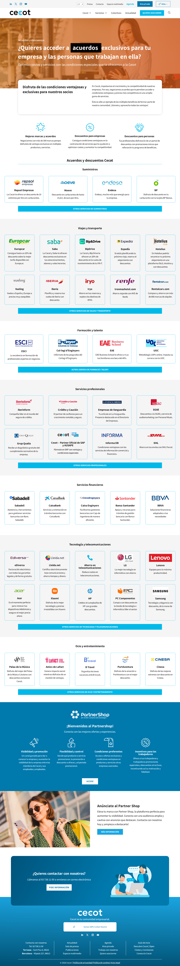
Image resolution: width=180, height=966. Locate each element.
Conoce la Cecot (144, 953)
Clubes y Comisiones (144, 949)
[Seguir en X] (87, 935)
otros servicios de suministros (90, 208)
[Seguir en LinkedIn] (82, 935)
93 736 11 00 (38, 946)
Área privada (108, 946)
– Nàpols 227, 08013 (36, 953)
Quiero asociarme (108, 953)
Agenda (130, 4)
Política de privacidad (82, 962)
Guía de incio (144, 942)
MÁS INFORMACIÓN (110, 831)
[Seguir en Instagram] (93, 935)
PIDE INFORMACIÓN (59, 887)
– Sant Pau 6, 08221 (36, 949)
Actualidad (72, 942)
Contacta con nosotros (36, 942)
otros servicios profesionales (90, 465)
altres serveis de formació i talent (90, 369)
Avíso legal (115, 962)
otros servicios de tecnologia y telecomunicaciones (90, 626)
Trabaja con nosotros (108, 949)
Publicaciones (72, 949)
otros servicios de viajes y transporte (90, 310)
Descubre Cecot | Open (144, 946)
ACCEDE (90, 781)
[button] (87, 13)
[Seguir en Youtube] (98, 935)
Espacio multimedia (115, 4)
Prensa (90, 4)
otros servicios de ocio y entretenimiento (90, 692)
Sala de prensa (72, 946)
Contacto (100, 4)
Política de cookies (101, 962)
